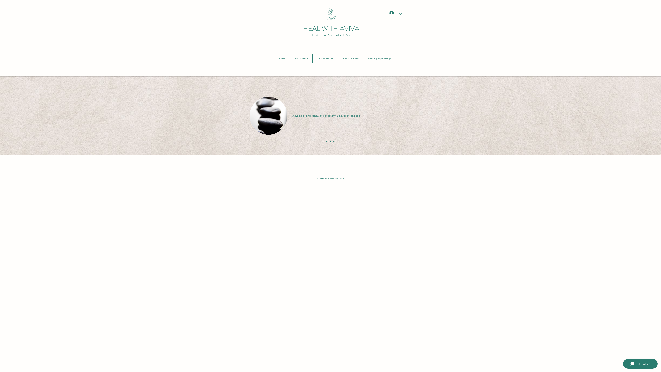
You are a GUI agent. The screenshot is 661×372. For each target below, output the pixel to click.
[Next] (647, 115)
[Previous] (14, 115)
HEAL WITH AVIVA (331, 28)
